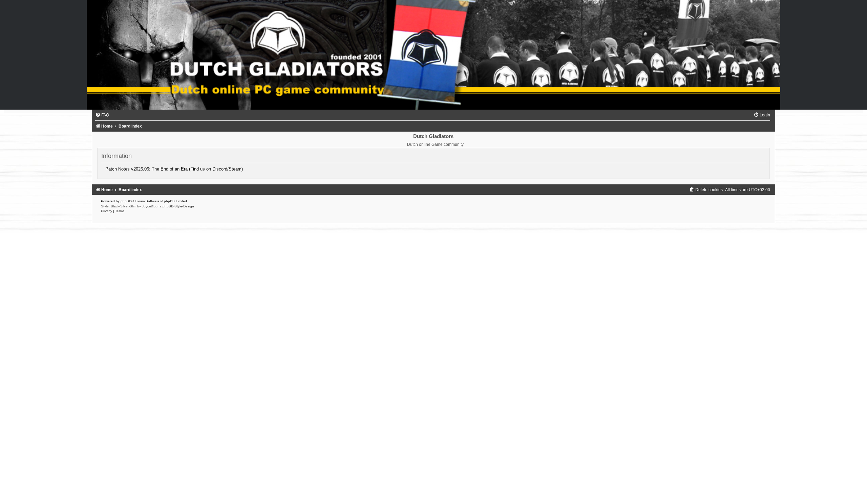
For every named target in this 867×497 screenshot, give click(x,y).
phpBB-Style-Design (178, 206)
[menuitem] (102, 115)
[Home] (433, 55)
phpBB (126, 201)
